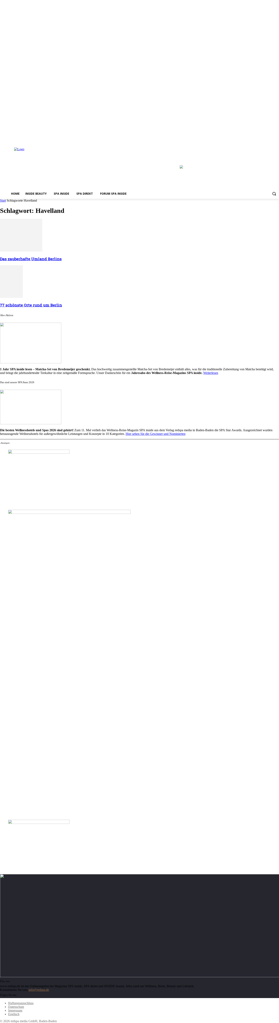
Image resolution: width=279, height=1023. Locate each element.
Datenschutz (16, 1006)
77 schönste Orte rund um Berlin (31, 305)
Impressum (15, 1010)
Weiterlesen (210, 373)
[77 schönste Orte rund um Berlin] (11, 297)
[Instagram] (271, 139)
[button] (274, 194)
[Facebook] (265, 139)
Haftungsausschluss (20, 1003)
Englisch (13, 1014)
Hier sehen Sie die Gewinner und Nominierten (155, 434)
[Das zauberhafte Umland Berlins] (21, 250)
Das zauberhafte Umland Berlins (31, 258)
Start (3, 200)
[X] (276, 139)
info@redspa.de (39, 990)
